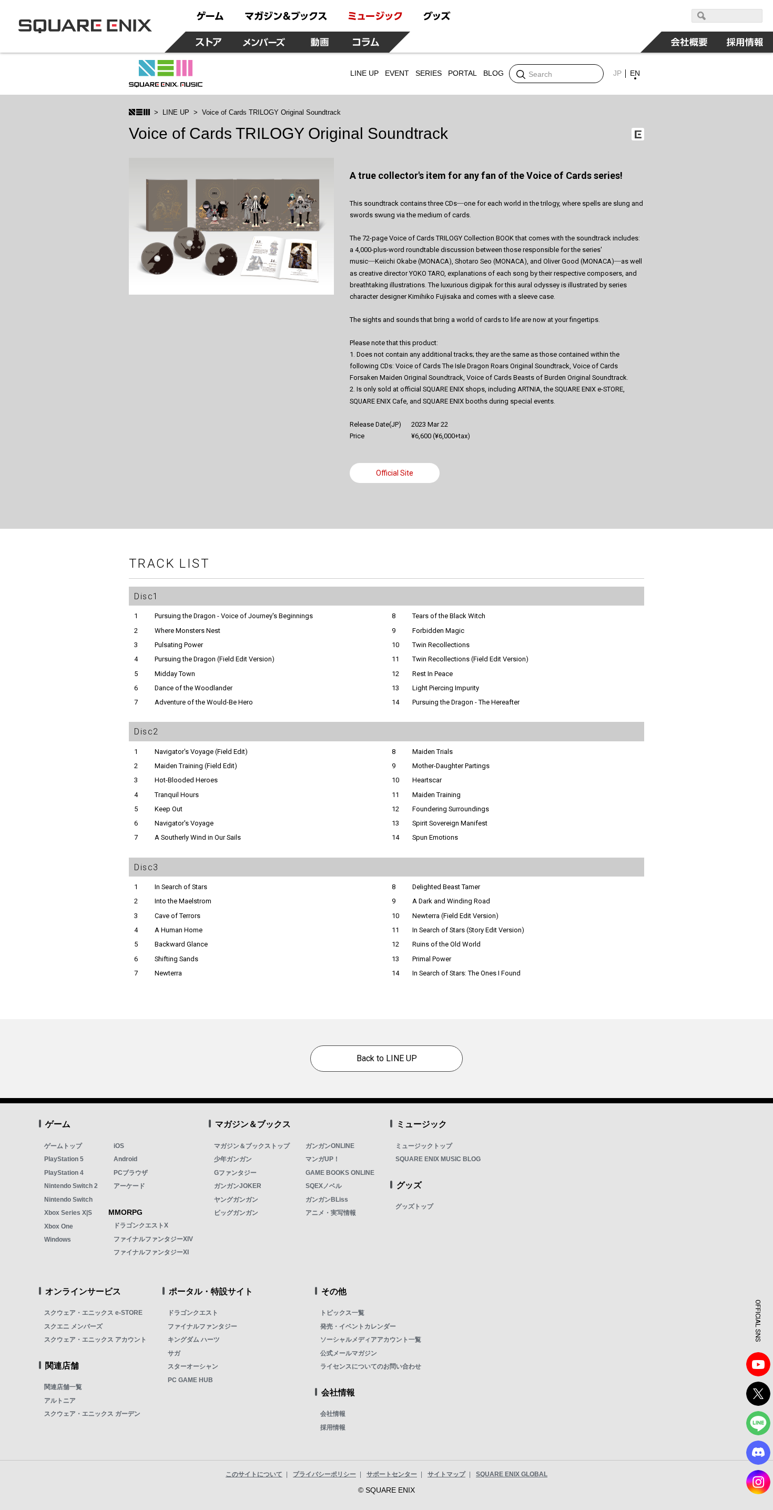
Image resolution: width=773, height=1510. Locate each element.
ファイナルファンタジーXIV (153, 1239)
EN (635, 73)
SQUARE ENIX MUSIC (165, 74)
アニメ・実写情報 (331, 1212)
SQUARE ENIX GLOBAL (511, 1474)
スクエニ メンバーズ (73, 1326)
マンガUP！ (323, 1159)
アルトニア (60, 1400)
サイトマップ (446, 1474)
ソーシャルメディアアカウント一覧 (370, 1339)
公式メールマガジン (348, 1353)
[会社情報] (689, 42)
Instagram (758, 1482)
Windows (57, 1239)
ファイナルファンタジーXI (151, 1252)
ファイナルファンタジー (202, 1326)
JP (617, 73)
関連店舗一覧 (63, 1387)
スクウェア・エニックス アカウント (95, 1339)
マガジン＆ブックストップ (252, 1146)
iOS (119, 1146)
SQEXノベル (324, 1186)
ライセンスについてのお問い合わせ (370, 1366)
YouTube (758, 1364)
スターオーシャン (193, 1366)
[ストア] (209, 42)
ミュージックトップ (423, 1146)
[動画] (320, 42)
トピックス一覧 (342, 1312)
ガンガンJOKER (237, 1186)
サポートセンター (392, 1474)
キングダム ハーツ (194, 1339)
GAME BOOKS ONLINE (340, 1172)
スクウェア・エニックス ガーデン (92, 1413)
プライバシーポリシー (324, 1474)
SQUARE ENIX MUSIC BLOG (438, 1159)
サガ (174, 1353)
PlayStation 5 (64, 1159)
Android (125, 1159)
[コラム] (366, 42)
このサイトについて (254, 1474)
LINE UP (175, 112)
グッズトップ (414, 1206)
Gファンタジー (235, 1172)
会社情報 (332, 1413)
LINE (758, 1423)
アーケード (129, 1186)
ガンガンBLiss (327, 1199)
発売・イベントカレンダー (358, 1326)
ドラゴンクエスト (193, 1312)
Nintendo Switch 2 (71, 1186)
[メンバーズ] (264, 42)
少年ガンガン (233, 1159)
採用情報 (332, 1427)
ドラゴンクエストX (141, 1225)
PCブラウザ (131, 1172)
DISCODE (758, 1453)
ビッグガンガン (236, 1212)
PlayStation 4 (64, 1172)
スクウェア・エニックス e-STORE (93, 1312)
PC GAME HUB (190, 1380)
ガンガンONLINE (330, 1146)
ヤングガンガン (236, 1199)
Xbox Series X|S (68, 1212)
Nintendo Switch (68, 1199)
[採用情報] (745, 42)
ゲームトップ (63, 1146)
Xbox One (58, 1226)
